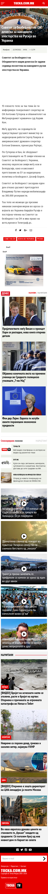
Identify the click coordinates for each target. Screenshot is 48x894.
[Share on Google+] (26, 230)
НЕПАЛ (5, 687)
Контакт (23, 866)
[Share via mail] (31, 230)
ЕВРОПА (5, 823)
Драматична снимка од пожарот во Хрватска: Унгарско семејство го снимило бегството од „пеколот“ (21, 545)
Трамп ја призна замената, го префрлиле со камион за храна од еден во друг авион (23, 577)
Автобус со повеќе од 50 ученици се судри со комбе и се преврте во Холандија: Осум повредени (22, 512)
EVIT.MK (16, 460)
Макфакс (6, 50)
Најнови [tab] (32, 293)
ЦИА (4, 780)
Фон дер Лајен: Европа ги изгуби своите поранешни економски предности (20, 422)
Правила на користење (9, 877)
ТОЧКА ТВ (16, 446)
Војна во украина (26, 239)
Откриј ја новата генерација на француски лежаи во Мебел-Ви (27, 479)
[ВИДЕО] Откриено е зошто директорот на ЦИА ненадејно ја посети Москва (23, 788)
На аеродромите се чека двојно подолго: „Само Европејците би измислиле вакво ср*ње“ (19, 610)
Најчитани (7, 655)
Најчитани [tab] (42, 293)
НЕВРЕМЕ (6, 737)
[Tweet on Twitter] (20, 230)
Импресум (4, 866)
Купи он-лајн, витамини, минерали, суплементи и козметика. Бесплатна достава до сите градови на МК (29, 466)
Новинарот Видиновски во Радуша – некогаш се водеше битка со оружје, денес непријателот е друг (22, 642)
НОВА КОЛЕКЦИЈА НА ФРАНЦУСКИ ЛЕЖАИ (27, 475)
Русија (40, 239)
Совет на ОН (9, 239)
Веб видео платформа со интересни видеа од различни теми (29, 451)
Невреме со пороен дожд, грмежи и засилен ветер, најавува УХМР (21, 745)
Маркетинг (14, 866)
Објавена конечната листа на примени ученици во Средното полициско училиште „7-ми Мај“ (23, 377)
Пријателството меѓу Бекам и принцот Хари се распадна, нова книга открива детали (23, 332)
